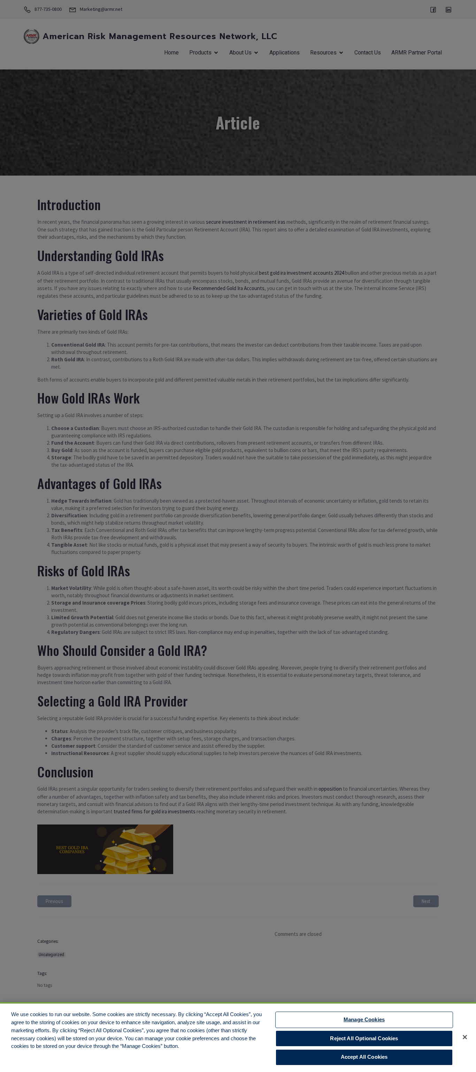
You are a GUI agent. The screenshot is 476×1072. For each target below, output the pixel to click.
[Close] (465, 1037)
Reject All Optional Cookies (364, 1038)
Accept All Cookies (364, 1057)
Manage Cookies (364, 1019)
